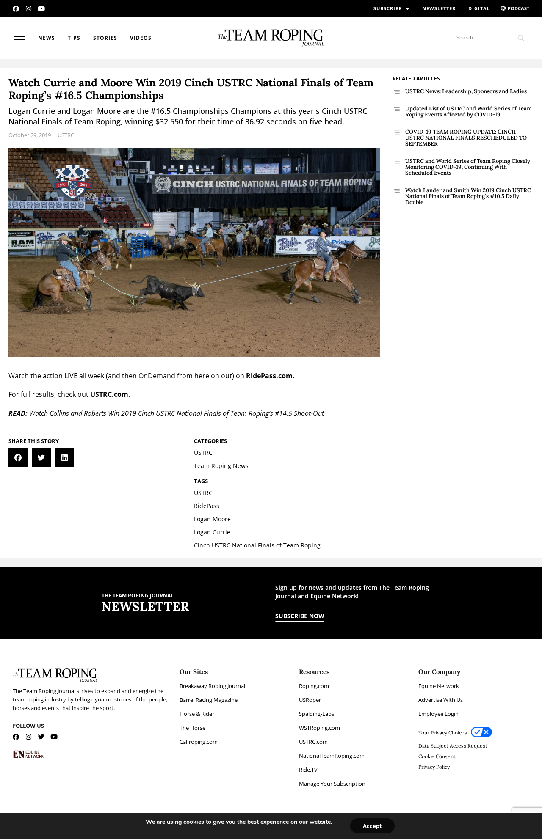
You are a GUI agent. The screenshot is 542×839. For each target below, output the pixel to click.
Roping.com (314, 686)
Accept (372, 826)
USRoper (310, 700)
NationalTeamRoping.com (332, 755)
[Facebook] (16, 9)
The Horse (192, 728)
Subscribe (387, 8)
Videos (141, 37)
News (46, 37)
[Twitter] (41, 737)
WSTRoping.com (319, 728)
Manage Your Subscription (332, 783)
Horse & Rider (197, 714)
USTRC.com (109, 394)
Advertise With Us (440, 700)
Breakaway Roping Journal (212, 686)
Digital (479, 8)
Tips (74, 37)
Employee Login (438, 714)
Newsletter (439, 8)
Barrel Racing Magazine (209, 700)
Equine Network (438, 686)
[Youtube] (41, 9)
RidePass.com (269, 375)
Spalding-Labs (316, 714)
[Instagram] (28, 9)
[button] (18, 457)
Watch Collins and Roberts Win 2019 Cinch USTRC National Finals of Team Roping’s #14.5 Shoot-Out (176, 413)
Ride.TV (308, 769)
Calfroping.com (199, 741)
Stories (105, 37)
